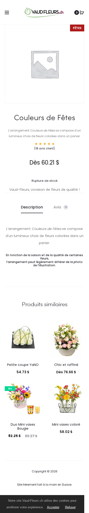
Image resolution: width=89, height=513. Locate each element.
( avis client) (44, 148)
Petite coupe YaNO (23, 364)
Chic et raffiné (66, 364)
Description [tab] (32, 207)
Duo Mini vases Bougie (23, 426)
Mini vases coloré (66, 424)
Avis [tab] (60, 207)
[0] (82, 12)
